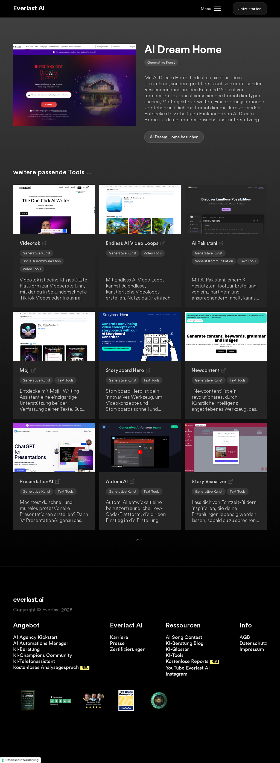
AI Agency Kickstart (35, 637)
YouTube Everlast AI (188, 668)
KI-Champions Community (42, 655)
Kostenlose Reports (187, 661)
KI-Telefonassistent (34, 661)
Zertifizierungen (127, 649)
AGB (245, 637)
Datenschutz (253, 643)
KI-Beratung (26, 649)
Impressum (252, 649)
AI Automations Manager (40, 643)
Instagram (176, 674)
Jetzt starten (249, 8)
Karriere (119, 637)
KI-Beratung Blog (184, 643)
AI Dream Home (165, 136)
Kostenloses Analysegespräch (46, 667)
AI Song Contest (184, 637)
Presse (117, 643)
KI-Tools (174, 655)
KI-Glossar (177, 649)
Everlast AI (28, 8)
